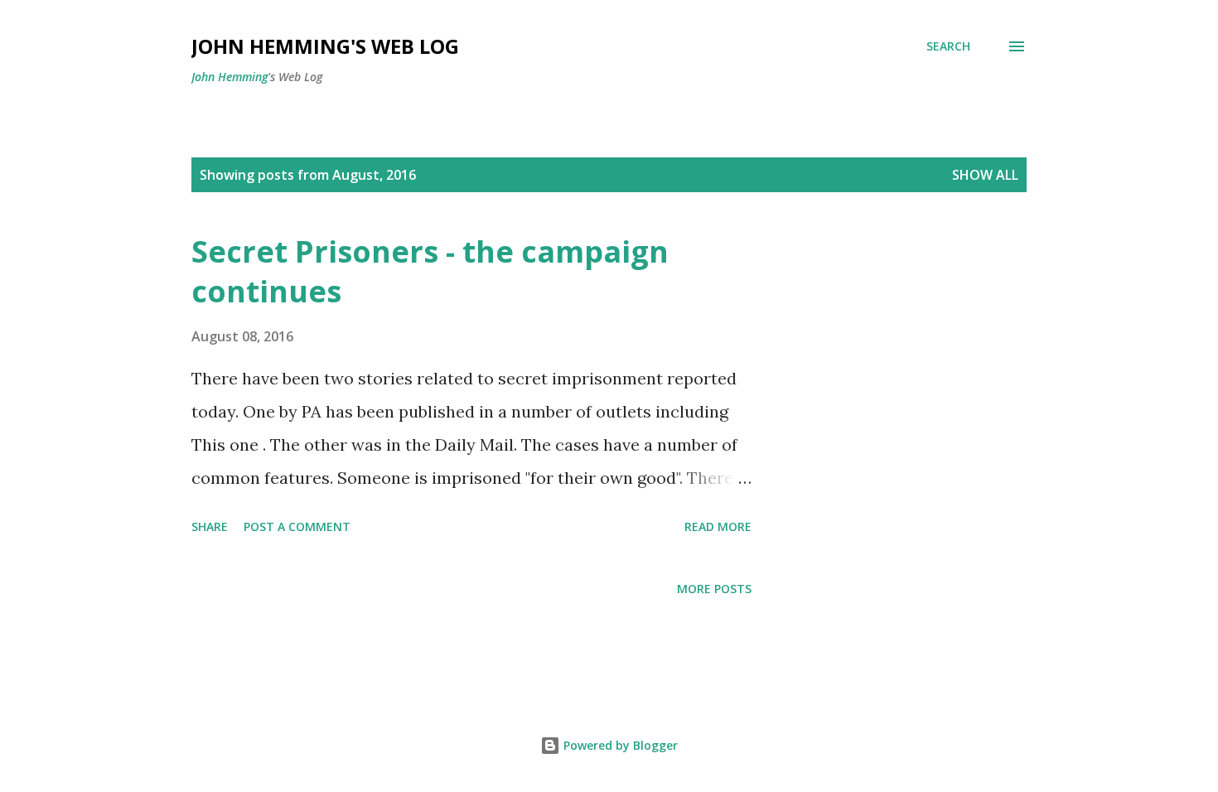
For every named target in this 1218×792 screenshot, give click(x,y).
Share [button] (209, 526)
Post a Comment (297, 526)
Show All (985, 175)
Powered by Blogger (619, 745)
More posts (714, 588)
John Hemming (229, 77)
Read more (718, 526)
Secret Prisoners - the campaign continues (430, 271)
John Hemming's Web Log (325, 46)
